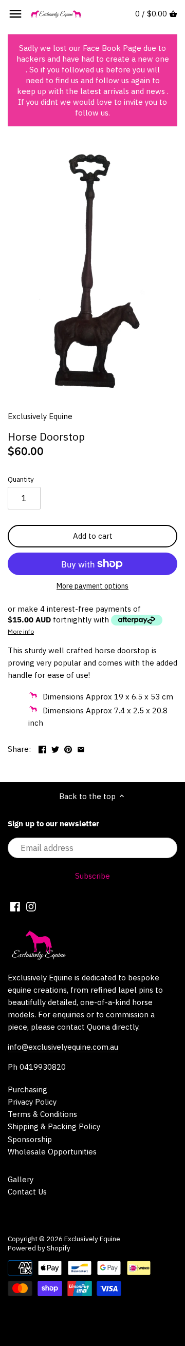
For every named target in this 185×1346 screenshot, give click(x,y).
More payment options (92, 586)
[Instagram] (31, 906)
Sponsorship (30, 1139)
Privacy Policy (32, 1102)
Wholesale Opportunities (52, 1152)
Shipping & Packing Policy (54, 1126)
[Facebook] (15, 906)
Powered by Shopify (39, 1248)
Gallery (20, 1179)
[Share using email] (81, 748)
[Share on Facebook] (42, 748)
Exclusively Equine (40, 416)
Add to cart (93, 536)
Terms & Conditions (42, 1114)
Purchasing (27, 1089)
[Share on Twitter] (55, 748)
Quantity (21, 479)
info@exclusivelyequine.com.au (63, 1047)
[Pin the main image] (68, 748)
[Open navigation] (15, 14)
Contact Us (27, 1192)
